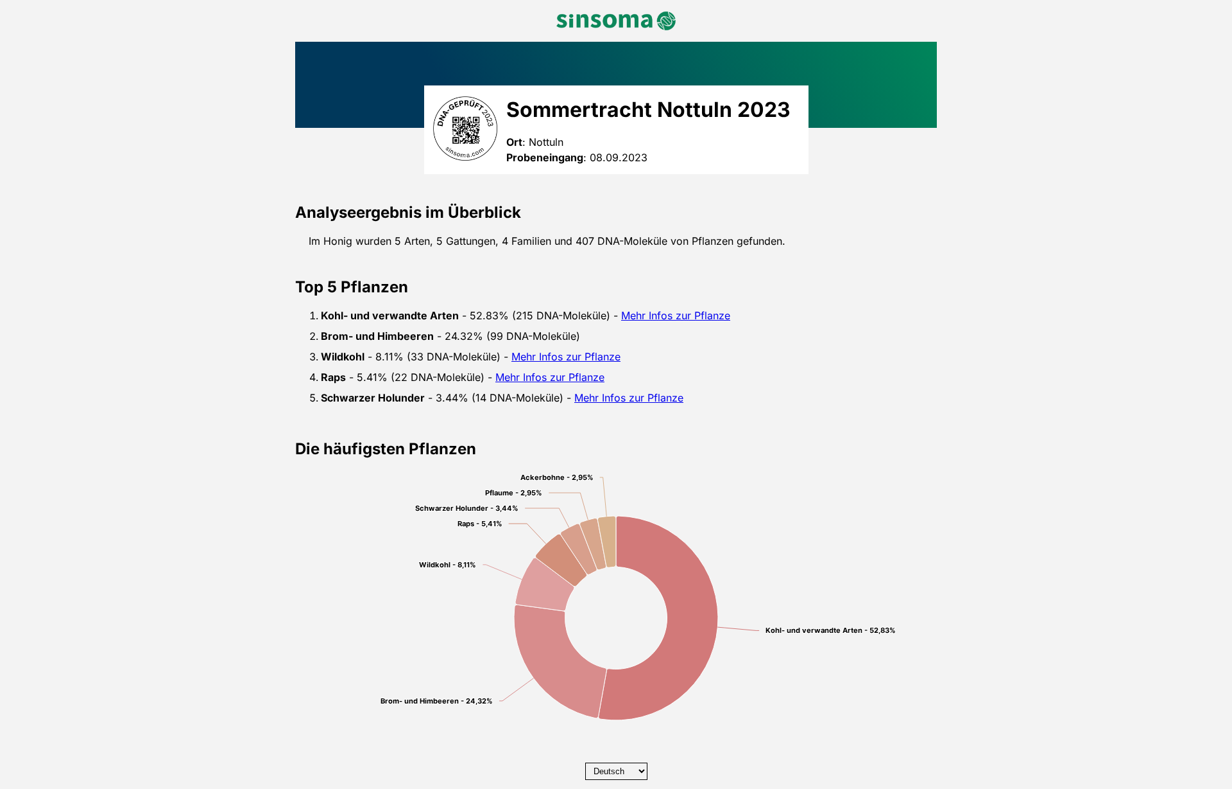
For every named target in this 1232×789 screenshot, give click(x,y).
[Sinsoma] (616, 21)
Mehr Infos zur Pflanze (675, 315)
